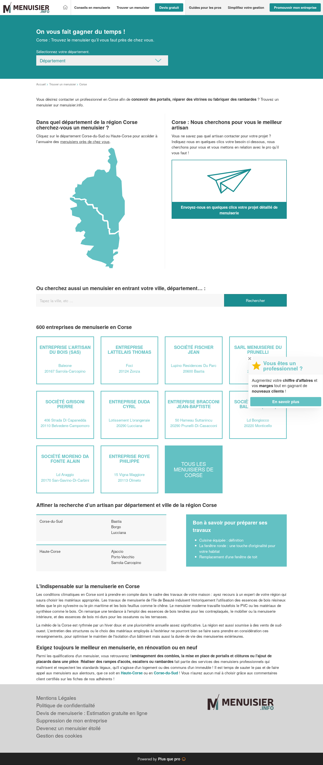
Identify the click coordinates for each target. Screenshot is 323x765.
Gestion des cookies (59, 735)
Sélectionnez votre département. (63, 51)
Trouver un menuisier (62, 84)
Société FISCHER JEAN (193, 349)
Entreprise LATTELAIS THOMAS (129, 349)
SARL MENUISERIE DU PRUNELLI (258, 349)
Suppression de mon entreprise (71, 720)
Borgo (116, 526)
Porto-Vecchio (122, 556)
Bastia (116, 521)
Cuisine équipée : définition (221, 540)
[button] (92, 7)
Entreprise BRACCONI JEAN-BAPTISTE (194, 403)
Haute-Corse (50, 551)
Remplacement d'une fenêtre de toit (228, 556)
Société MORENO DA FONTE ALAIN (65, 458)
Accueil (41, 84)
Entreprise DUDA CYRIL (129, 403)
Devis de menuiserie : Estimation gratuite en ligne (91, 713)
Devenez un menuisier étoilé (68, 728)
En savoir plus (285, 401)
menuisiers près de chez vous (85, 141)
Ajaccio (117, 551)
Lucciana (118, 532)
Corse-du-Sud (51, 521)
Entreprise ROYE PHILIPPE (129, 458)
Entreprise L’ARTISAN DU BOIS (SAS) (65, 349)
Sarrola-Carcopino (126, 562)
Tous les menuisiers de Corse (193, 469)
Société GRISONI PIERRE (65, 403)
